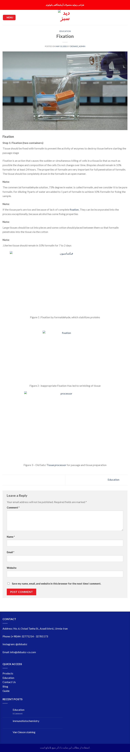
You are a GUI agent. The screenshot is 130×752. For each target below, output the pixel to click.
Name (11, 536)
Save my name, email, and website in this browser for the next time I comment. (56, 583)
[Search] (111, 17)
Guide (6, 690)
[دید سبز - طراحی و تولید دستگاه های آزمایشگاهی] (65, 17)
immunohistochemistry (26, 720)
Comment (13, 507)
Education (65, 31)
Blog (5, 686)
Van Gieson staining (24, 732)
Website (11, 567)
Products (8, 673)
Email (10, 552)
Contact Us (9, 682)
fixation (74, 209)
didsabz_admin (77, 46)
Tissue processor (56, 465)
